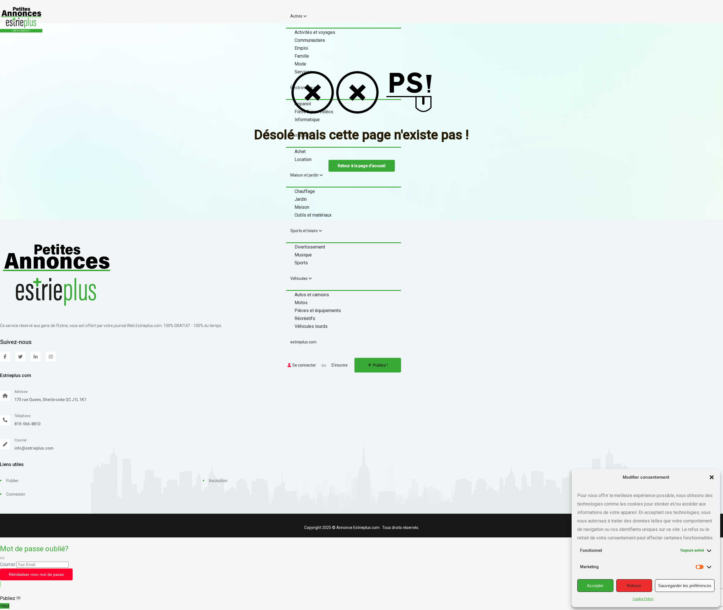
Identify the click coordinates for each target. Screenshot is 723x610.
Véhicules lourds (311, 326)
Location (303, 159)
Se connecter (304, 365)
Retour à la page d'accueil (362, 166)
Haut (4, 606)
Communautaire (310, 40)
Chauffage (305, 191)
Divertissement (310, 247)
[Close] (2, 558)
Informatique (307, 119)
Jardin (301, 199)
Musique (303, 255)
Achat (300, 151)
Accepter (595, 585)
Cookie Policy (643, 599)
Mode (300, 64)
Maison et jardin (304, 175)
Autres (296, 16)
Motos (301, 302)
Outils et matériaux (313, 215)
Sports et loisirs (304, 230)
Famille (302, 56)
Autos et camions (312, 294)
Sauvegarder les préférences (684, 585)
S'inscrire (339, 365)
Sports (301, 262)
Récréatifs (305, 318)
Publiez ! (380, 365)
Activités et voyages (315, 32)
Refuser (634, 585)
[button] (712, 477)
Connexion (15, 494)
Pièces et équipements (318, 310)
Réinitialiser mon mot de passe (36, 574)
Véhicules (299, 278)
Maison (302, 207)
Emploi (301, 48)
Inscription (218, 480)
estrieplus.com (303, 342)
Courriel (7, 564)
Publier (12, 480)
